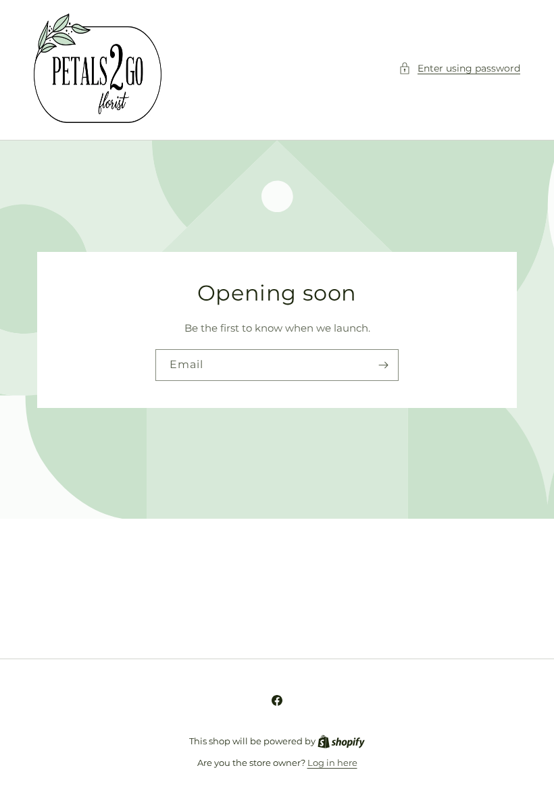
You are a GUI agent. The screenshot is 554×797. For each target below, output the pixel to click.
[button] (459, 68)
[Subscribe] (383, 365)
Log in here (332, 762)
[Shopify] (341, 741)
